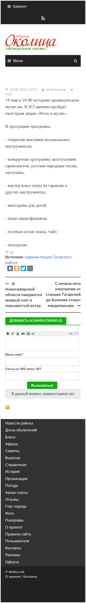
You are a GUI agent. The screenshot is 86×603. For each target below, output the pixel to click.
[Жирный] (7, 333)
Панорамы (14, 520)
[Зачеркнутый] (22, 333)
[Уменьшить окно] (76, 334)
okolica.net (16, 572)
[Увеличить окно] (76, 332)
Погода (11, 486)
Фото (9, 513)
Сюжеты (12, 451)
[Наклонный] (12, 333)
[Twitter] (23, 268)
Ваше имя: (14, 354)
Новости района (19, 423)
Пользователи (17, 541)
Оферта (12, 562)
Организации (16, 479)
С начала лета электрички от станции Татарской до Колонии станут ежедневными (63, 295)
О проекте (13, 527)
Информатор (56, 89)
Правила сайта (18, 534)
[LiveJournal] (36, 268)
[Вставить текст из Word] (28, 333)
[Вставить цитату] (33, 333)
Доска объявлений (21, 430)
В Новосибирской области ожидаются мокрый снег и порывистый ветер (23, 295)
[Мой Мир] (30, 268)
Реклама (12, 555)
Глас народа (15, 506)
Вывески (12, 458)
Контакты (13, 548)
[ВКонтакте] (10, 268)
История (12, 472)
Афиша (11, 444)
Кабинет (20, 6)
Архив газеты (16, 493)
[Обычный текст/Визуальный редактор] (71, 333)
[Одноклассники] (16, 268)
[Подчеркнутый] (17, 333)
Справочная (15, 465)
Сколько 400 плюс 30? (23, 369)
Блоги (10, 437)
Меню (18, 61)
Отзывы (12, 499)
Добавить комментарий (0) (35, 320)
